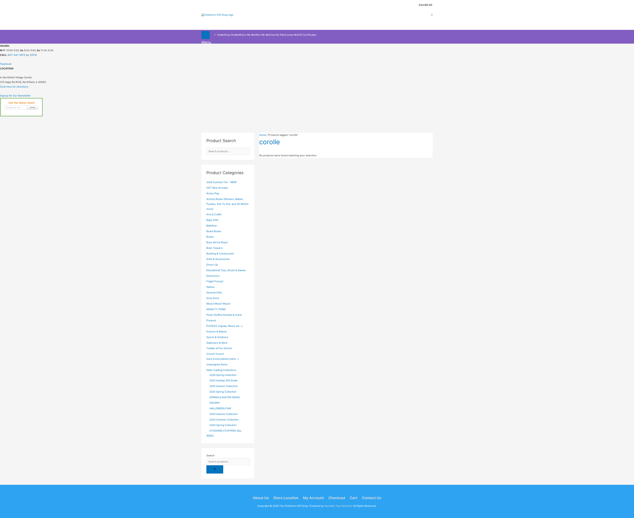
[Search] (214, 469)
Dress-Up (212, 264)
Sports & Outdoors (217, 337)
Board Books (213, 231)
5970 (33, 55)
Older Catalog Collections (221, 370)
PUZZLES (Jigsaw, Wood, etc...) (224, 325)
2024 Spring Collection (223, 425)
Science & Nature (216, 331)
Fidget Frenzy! (214, 281)
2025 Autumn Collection (224, 386)
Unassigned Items (216, 364)
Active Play (212, 193)
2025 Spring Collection (223, 391)
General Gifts (214, 292)
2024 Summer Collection (224, 419)
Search (210, 455)
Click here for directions (14, 86)
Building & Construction (220, 253)
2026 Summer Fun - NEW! (221, 182)
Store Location (286, 498)
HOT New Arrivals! (217, 187)
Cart (353, 498)
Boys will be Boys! (217, 242)
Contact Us (371, 498)
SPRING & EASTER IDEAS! (225, 397)
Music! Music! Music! (218, 303)
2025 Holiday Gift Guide (223, 380)
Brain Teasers (214, 247)
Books (210, 236)
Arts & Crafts (213, 214)
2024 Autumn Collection (224, 414)
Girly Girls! (212, 298)
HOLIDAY (215, 402)
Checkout (336, 498)
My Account (313, 498)
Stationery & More (217, 342)
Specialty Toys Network (338, 505)
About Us (261, 498)
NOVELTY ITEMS (216, 309)
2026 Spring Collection (223, 375)
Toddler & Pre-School (219, 348)
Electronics (212, 275)
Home (262, 134)
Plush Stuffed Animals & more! (224, 314)
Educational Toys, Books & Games (226, 270)
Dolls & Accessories (218, 259)
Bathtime (211, 225)
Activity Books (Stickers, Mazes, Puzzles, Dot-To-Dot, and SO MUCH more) (227, 204)
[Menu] (205, 35)
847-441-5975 (16, 55)
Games (210, 286)
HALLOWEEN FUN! (220, 408)
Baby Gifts (212, 220)
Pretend (211, 320)
